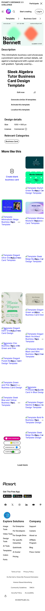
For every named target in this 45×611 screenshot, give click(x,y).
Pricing (15, 556)
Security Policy (16, 593)
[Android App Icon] (17, 497)
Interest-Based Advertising (22, 582)
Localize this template (20, 110)
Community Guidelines (19, 587)
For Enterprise (18, 526)
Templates (7, 550)
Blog (31, 547)
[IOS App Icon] (7, 497)
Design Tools (6, 539)
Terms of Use (15, 572)
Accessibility (29, 593)
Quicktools (17, 547)
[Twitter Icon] (12, 504)
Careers (32, 531)
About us (33, 535)
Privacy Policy (29, 572)
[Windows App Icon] (28, 497)
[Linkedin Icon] (26, 504)
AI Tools (6, 546)
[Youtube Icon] (33, 504)
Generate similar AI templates (23, 99)
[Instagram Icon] (19, 504)
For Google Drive (19, 535)
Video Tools (8, 534)
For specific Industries (17, 541)
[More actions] (19, 209)
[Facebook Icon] (5, 504)
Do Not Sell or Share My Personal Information (22, 577)
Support (32, 526)
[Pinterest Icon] (40, 504)
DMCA (32, 587)
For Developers (19, 531)
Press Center (34, 552)
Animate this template (20, 105)
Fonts (5, 559)
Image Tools (5, 527)
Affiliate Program (32, 541)
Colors (5, 555)
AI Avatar (16, 552)
